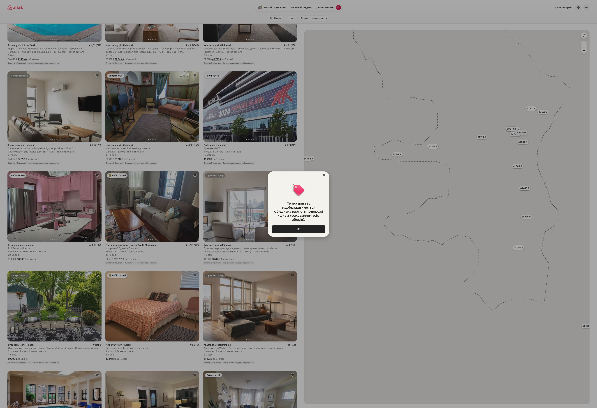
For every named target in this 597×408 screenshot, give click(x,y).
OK (298, 229)
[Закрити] (324, 175)
